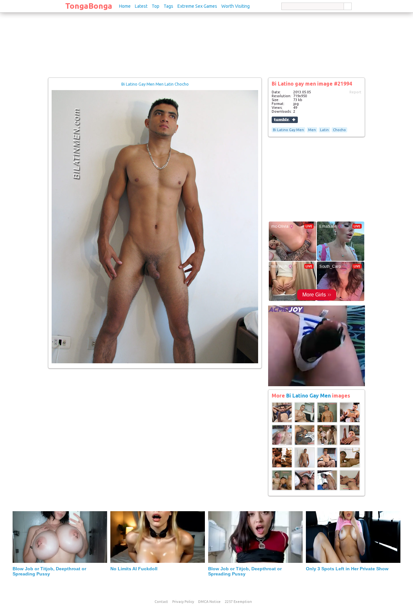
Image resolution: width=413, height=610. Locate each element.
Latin (324, 130)
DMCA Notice (209, 602)
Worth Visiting (235, 6)
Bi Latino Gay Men (288, 130)
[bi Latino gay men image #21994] (155, 362)
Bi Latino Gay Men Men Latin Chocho (155, 84)
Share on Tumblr (285, 120)
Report (355, 92)
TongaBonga (88, 6)
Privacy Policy (183, 602)
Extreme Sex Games (197, 6)
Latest (141, 6)
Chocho (339, 130)
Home (125, 6)
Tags (168, 6)
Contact (161, 602)
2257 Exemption (238, 602)
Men (312, 130)
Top (155, 6)
